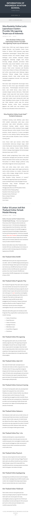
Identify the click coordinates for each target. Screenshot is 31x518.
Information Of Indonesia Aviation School (15, 5)
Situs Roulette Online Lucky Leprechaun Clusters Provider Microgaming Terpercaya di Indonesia (14, 30)
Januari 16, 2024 (6, 36)
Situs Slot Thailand (12, 235)
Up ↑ (16, 514)
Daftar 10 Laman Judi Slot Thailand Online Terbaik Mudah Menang (13, 210)
